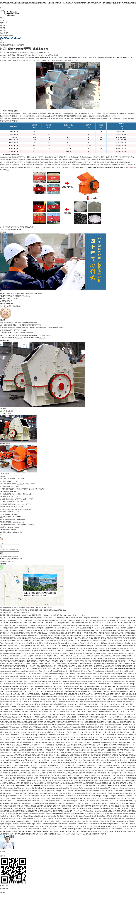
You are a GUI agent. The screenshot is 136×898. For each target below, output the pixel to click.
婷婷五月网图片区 (79, 724)
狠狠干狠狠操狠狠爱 (27, 742)
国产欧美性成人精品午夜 (88, 826)
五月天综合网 (112, 676)
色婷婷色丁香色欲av (50, 752)
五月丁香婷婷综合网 (80, 704)
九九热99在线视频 (103, 821)
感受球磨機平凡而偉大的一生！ (14, 229)
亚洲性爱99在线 (63, 686)
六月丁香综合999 (121, 773)
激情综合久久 (4, 801)
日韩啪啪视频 (124, 694)
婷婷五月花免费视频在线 (33, 770)
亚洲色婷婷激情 (108, 648)
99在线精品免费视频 (59, 729)
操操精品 (66, 780)
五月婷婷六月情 (17, 816)
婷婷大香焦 (123, 717)
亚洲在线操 (90, 737)
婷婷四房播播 (124, 801)
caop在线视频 (32, 618)
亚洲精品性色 (128, 747)
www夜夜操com (105, 760)
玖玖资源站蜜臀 (51, 783)
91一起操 (52, 740)
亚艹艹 (72, 638)
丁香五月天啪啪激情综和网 (105, 818)
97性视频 (123, 628)
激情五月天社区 (36, 773)
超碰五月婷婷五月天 (93, 673)
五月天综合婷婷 (17, 704)
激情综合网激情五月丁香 (85, 668)
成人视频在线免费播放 (72, 684)
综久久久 (21, 803)
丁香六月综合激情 (96, 696)
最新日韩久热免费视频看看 (30, 722)
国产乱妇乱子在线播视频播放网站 (59, 735)
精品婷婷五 (23, 676)
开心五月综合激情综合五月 (107, 653)
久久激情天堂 (72, 666)
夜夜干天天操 (71, 737)
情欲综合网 (99, 813)
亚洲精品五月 (120, 646)
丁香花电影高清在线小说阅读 (76, 671)
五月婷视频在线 (33, 681)
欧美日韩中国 (54, 681)
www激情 (132, 679)
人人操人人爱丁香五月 (77, 701)
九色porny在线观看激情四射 (41, 638)
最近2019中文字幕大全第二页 (51, 747)
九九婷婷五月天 (115, 824)
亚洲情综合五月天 (119, 785)
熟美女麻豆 (88, 732)
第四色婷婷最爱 (44, 666)
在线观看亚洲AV (109, 668)
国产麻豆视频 (67, 793)
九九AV (48, 681)
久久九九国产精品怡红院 (18, 808)
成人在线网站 (13, 719)
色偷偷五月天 (32, 724)
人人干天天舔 (34, 727)
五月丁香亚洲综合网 (12, 803)
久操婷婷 (67, 714)
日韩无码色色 (102, 628)
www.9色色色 (20, 620)
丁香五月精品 (4, 760)
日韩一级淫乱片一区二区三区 (92, 699)
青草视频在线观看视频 (109, 707)
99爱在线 (58, 671)
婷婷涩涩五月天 (16, 714)
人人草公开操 (69, 663)
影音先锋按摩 (13, 773)
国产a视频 (21, 694)
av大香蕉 (64, 646)
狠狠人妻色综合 (111, 646)
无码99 (126, 783)
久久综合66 (3, 788)
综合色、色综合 (68, 755)
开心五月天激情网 (64, 681)
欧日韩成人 (110, 623)
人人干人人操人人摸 (26, 737)
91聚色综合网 (60, 755)
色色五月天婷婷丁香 (11, 780)
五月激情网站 (88, 653)
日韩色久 (109, 727)
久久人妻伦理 (22, 818)
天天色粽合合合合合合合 (54, 673)
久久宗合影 (35, 679)
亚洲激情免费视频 (95, 760)
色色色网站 (130, 628)
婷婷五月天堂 (4, 640)
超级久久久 (83, 765)
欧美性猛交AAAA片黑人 (113, 628)
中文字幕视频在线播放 (58, 663)
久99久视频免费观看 (57, 694)
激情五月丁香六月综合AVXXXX (75, 722)
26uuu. (56, 788)
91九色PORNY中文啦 (35, 653)
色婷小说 (81, 684)
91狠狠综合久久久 (110, 742)
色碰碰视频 (40, 806)
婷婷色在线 (94, 750)
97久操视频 (21, 750)
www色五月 (93, 635)
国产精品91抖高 (10, 745)
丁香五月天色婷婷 (90, 684)
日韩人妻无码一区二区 (93, 729)
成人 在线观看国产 (70, 648)
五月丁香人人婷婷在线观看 (112, 643)
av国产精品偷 (89, 656)
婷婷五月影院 (31, 768)
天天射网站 (85, 755)
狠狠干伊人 (59, 793)
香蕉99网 (98, 763)
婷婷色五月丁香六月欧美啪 (39, 793)
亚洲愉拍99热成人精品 (80, 729)
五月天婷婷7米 (49, 724)
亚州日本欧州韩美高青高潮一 (79, 793)
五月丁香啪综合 (10, 727)
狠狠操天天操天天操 (125, 722)
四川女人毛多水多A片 (48, 709)
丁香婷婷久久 (29, 808)
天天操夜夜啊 (26, 796)
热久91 (6, 673)
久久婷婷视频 (96, 816)
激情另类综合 (70, 801)
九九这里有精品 (34, 763)
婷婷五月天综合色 (45, 719)
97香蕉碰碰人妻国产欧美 (14, 651)
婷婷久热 (102, 673)
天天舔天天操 (123, 750)
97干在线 (121, 745)
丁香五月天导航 (50, 646)
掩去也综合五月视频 (38, 775)
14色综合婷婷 (96, 640)
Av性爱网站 (127, 742)
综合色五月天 (18, 686)
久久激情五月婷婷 (15, 811)
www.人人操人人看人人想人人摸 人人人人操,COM (63, 727)
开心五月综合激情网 (94, 638)
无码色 (112, 785)
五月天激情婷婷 (106, 755)
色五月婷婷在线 (11, 826)
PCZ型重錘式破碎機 (5, 414)
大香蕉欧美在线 (116, 727)
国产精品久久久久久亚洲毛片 (112, 740)
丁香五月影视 (16, 778)
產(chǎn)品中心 (4, 23)
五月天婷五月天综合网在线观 (51, 643)
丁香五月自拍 (80, 719)
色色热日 (77, 765)
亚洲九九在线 (25, 778)
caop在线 (47, 625)
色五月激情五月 (80, 625)
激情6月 (32, 643)
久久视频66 (17, 742)
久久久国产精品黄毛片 (9, 775)
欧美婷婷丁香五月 (30, 694)
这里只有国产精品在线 (34, 826)
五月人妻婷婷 (54, 684)
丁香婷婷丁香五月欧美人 (53, 668)
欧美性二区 (98, 719)
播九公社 (59, 640)
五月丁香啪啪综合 (119, 796)
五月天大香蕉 (76, 747)
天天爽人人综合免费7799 (93, 625)
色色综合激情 (26, 651)
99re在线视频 (86, 696)
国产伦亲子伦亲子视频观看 (73, 658)
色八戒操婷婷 (44, 785)
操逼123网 (96, 806)
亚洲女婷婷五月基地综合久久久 (95, 681)
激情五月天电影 (17, 661)
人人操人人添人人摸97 (10, 694)
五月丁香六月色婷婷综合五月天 (106, 712)
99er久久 (89, 757)
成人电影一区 (74, 735)
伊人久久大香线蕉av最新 (67, 656)
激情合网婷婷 (61, 719)
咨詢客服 (55, 55)
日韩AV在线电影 (40, 646)
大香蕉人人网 (112, 763)
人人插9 (10, 668)
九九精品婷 (42, 704)
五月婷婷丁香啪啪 (11, 620)
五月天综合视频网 (33, 760)
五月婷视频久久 (100, 765)
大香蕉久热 (113, 780)
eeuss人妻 (24, 625)
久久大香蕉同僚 (54, 638)
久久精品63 (35, 640)
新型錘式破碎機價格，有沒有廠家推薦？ (13, 519)
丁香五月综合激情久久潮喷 (61, 635)
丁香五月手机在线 (83, 818)
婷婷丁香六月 (17, 696)
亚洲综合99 (10, 653)
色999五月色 (111, 686)
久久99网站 (94, 770)
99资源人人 (38, 707)
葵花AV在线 (79, 620)
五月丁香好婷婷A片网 (24, 701)
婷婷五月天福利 (129, 785)
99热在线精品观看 (91, 773)
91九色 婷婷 (21, 770)
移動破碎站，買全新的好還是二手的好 (19, 227)
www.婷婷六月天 (17, 793)
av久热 (34, 757)
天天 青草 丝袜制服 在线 (116, 829)
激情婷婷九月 (27, 755)
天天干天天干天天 (79, 656)
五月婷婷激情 (63, 829)
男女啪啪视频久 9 (125, 816)
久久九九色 (6, 798)
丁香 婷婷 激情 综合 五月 (33, 740)
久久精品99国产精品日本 (127, 824)
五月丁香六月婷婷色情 (81, 638)
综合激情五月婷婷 (7, 701)
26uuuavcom (88, 788)
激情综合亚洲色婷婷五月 (35, 801)
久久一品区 (41, 752)
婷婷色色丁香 (106, 824)
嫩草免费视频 (30, 635)
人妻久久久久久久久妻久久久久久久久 (119, 640)
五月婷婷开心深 (65, 653)
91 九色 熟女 (51, 763)
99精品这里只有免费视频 (126, 658)
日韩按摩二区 (88, 640)
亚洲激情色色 (61, 778)
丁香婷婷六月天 (76, 694)
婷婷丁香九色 (20, 648)
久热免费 (35, 742)
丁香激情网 (86, 803)
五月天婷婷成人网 (33, 704)
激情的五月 (11, 712)
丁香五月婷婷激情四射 (21, 666)
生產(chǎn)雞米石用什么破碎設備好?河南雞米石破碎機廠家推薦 (19, 322)
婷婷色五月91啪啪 (44, 821)
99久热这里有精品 (65, 638)
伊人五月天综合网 (128, 752)
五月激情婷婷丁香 (128, 709)
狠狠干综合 (127, 745)
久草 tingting (71, 646)
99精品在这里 (114, 806)
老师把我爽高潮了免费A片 (24, 775)
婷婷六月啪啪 (53, 803)
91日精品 (106, 679)
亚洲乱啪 (8, 681)
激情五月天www (118, 826)
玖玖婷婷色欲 (37, 658)
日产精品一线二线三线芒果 (123, 808)
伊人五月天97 (15, 699)
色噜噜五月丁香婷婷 (53, 790)
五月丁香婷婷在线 (36, 656)
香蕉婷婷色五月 (29, 648)
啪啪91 (28, 663)
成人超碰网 (88, 623)
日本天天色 (119, 712)
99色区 (65, 773)
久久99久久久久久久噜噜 (93, 811)
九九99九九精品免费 (89, 801)
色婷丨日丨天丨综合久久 (55, 818)
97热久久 (44, 689)
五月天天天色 (85, 635)
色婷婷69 (117, 724)
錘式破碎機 (3, 408)
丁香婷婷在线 (115, 717)
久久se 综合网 (11, 709)
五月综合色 (38, 676)
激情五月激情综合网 (55, 653)
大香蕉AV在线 (78, 755)
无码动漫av (22, 663)
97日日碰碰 (29, 712)
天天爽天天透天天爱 (28, 691)
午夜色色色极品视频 (78, 691)
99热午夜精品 (109, 714)
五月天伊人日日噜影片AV (23, 732)
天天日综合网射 (82, 673)
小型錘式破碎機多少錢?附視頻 (8, 514)
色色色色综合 (38, 709)
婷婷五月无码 (22, 740)
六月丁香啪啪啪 (42, 760)
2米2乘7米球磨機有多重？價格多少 (13, 330)
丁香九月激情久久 (61, 737)
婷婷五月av (94, 628)
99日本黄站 (111, 783)
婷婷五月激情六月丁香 (23, 673)
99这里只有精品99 (76, 714)
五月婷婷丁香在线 (8, 806)
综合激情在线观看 (43, 803)
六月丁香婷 (61, 714)
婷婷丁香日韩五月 (74, 770)
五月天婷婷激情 (100, 651)
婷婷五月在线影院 (90, 763)
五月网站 (55, 686)
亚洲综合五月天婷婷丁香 (84, 661)
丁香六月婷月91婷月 (86, 633)
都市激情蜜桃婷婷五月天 (75, 686)
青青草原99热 (102, 834)
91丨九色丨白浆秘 (20, 712)
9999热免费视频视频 (112, 635)
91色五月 (56, 775)
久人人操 (71, 623)
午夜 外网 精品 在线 (20, 689)
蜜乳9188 (116, 691)
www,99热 (53, 640)
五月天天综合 (70, 704)
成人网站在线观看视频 (87, 694)
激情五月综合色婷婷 (106, 816)
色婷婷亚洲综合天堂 (15, 658)
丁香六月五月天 (51, 679)
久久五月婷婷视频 (107, 798)
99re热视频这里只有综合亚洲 (36, 625)
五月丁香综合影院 (118, 798)
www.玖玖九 (13, 770)
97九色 (45, 618)
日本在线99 (68, 676)
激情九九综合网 (87, 745)
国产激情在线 (50, 745)
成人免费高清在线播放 (76, 806)
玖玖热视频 (26, 745)
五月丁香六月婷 (26, 831)
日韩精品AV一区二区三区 (21, 653)
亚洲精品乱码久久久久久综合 (85, 824)
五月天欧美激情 (96, 661)
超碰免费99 (16, 668)
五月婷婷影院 (130, 755)
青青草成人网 (95, 829)
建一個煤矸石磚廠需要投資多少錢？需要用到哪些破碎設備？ (21, 325)
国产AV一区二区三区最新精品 (30, 714)
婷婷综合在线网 (71, 625)
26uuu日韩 (18, 796)
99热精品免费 (80, 666)
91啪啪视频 (110, 663)
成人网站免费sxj (23, 813)
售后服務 (2, 30)
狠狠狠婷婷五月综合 (53, 648)
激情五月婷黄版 (99, 826)
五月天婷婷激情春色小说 (24, 773)
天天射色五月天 (118, 709)
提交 (1, 554)
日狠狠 (8, 737)
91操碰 (50, 686)
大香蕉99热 (125, 740)
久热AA (111, 699)
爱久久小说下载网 (18, 640)
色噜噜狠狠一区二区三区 (118, 755)
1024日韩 (6, 719)
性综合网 (25, 618)
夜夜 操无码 (41, 737)
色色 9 (38, 699)
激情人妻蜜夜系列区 (62, 752)
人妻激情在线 (42, 783)
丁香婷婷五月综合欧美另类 (60, 831)
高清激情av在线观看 (64, 701)
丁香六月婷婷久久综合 (121, 770)
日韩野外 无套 (56, 712)
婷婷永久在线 (124, 691)
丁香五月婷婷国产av (88, 643)
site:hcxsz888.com (105, 790)
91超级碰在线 (91, 765)
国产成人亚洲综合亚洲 (76, 707)
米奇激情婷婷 (26, 717)
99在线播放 (37, 824)
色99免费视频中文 (129, 646)
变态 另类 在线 (46, 778)
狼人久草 (116, 648)
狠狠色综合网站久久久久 (11, 818)
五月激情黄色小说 (90, 666)
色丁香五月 (117, 768)
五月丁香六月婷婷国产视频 (117, 684)
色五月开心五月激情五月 (112, 673)
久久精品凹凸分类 (32, 668)
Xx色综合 (31, 671)
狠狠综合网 (94, 620)
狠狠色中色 (52, 755)
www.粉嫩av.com (102, 704)
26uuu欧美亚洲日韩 (123, 618)
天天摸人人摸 (57, 707)
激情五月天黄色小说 (90, 691)
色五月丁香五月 (56, 623)
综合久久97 (122, 790)
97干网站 (49, 831)
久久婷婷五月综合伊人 (10, 735)
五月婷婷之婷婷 (67, 696)
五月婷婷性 (77, 628)
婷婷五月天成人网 (105, 806)
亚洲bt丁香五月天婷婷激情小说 (123, 663)
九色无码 (34, 737)
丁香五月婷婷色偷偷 (81, 737)
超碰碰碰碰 (123, 732)
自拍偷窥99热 (86, 630)
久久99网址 (120, 676)
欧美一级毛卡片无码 (56, 666)
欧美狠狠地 (45, 653)
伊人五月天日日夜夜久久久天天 (13, 765)
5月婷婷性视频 (77, 785)
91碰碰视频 (54, 778)
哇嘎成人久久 (124, 729)
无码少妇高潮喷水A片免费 (98, 646)
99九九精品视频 (93, 821)
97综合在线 (19, 727)
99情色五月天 (81, 778)
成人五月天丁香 (93, 785)
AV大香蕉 (9, 696)
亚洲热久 (128, 656)
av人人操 (127, 661)
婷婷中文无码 (67, 818)
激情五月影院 (45, 628)
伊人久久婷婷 (26, 752)
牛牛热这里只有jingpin (79, 663)
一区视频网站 (88, 742)
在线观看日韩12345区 (31, 750)
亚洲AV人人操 (122, 714)
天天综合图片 (111, 803)
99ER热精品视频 (30, 620)
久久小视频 (38, 661)
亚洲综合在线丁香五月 (77, 732)
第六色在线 (3, 651)
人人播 (114, 737)
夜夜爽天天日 (73, 821)
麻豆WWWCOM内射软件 (77, 763)
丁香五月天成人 (129, 757)
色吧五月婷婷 (40, 696)
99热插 (82, 770)
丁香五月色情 (129, 684)
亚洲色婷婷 (124, 643)
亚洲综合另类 (31, 818)
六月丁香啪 (36, 798)
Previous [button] (3, 232)
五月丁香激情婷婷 (115, 694)
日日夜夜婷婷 (8, 656)
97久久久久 (3, 826)
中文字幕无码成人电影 (111, 745)
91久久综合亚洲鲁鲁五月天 (106, 724)
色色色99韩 (57, 691)
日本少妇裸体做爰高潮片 (59, 742)
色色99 (46, 696)
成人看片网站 (102, 620)
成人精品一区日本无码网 (117, 821)
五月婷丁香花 (94, 714)
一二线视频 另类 (67, 798)
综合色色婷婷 (115, 719)
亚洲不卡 (54, 750)
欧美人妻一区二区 (92, 735)
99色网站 (63, 824)
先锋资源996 (99, 671)
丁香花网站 (7, 813)
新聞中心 (2, 28)
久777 (78, 826)
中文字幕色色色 (117, 811)
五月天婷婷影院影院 (98, 757)
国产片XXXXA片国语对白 (84, 796)
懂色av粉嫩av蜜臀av (129, 712)
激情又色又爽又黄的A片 (108, 661)
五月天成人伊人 (7, 625)
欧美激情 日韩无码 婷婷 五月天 (21, 656)
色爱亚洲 (4, 668)
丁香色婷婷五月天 (90, 719)
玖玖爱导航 (125, 681)
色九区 (62, 785)
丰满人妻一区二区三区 (10, 740)
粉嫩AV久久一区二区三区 (99, 623)
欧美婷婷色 (126, 696)
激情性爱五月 (14, 646)
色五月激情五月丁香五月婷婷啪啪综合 (80, 679)
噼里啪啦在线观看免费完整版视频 (119, 679)
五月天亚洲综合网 (23, 671)
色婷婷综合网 (124, 699)
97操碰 (75, 668)
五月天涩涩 (24, 760)
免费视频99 (43, 765)
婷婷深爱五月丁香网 (27, 658)
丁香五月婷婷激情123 (27, 709)
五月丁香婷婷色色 (71, 778)
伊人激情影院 (35, 717)
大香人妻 (9, 816)
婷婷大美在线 (11, 689)
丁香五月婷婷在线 (94, 808)
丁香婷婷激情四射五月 (43, 735)
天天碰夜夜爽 (12, 638)
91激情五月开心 (46, 712)
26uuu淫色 (60, 803)
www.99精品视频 (128, 778)
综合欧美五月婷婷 (28, 633)
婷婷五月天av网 (73, 780)
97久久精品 (47, 742)
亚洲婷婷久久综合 (7, 722)
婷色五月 (129, 780)
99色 (49, 760)
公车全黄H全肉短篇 (111, 618)
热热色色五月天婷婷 (54, 651)
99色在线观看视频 (92, 834)
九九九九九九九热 (120, 757)
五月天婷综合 (71, 643)
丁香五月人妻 (112, 831)
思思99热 (104, 696)
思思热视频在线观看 (7, 742)
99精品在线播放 (30, 646)
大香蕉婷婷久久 (18, 755)
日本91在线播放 (101, 773)
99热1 (45, 790)
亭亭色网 (24, 724)
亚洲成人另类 (82, 618)
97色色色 (78, 643)
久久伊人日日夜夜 (103, 770)
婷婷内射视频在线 (54, 633)
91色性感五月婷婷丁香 (41, 671)
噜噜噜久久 (93, 648)
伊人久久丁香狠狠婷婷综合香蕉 (94, 709)
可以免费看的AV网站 (19, 821)
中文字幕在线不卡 (47, 707)
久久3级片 (45, 801)
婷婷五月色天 (42, 722)
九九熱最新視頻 (21, 824)
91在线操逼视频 (69, 765)
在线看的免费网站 (70, 719)
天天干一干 (37, 785)
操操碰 (122, 775)
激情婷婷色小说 (64, 816)
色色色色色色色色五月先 (40, 780)
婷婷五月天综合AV (89, 701)
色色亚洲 (54, 717)
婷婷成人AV (65, 623)
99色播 (3, 717)
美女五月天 (58, 646)
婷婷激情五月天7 (92, 768)
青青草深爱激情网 (50, 737)
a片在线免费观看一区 (109, 671)
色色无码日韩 (16, 625)
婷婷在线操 (50, 691)
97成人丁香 (96, 653)
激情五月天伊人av (96, 798)
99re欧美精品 (54, 768)
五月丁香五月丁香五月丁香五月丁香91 (11, 618)
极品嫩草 (116, 638)
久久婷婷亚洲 (19, 684)
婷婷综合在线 (86, 714)
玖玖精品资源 (58, 620)
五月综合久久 (79, 745)
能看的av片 (58, 740)
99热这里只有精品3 (34, 666)
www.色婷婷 (75, 676)
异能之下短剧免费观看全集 (53, 704)
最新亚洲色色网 (18, 806)
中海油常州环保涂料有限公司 (113, 681)
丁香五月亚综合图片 (125, 623)
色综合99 (119, 831)
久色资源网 (68, 757)
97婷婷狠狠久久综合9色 (104, 717)
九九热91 (87, 750)
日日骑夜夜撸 (11, 796)
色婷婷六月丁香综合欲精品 (12, 676)
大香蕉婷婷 (29, 638)
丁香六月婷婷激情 (17, 717)
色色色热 (44, 808)
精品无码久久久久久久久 (31, 783)
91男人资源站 (45, 740)
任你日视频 (95, 732)
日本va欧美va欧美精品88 (48, 699)
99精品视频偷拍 (105, 656)
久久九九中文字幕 (114, 775)
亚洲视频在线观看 (26, 811)
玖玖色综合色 (43, 679)
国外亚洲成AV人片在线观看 (96, 793)
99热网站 (116, 699)
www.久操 (118, 803)
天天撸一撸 (51, 671)
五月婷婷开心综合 (12, 834)
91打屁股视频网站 (66, 813)
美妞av (131, 694)
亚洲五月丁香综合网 (5, 831)
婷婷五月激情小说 (94, 747)
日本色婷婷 (51, 630)
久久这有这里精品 (125, 651)
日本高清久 (34, 752)
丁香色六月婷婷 (126, 811)
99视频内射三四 (21, 638)
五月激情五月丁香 (44, 640)
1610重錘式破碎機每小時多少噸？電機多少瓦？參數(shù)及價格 (22, 489)
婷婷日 (115, 714)
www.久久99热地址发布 (102, 684)
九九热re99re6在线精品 (123, 763)
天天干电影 (58, 770)
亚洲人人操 (64, 643)
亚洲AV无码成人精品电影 (82, 775)
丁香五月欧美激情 (58, 618)
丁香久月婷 (122, 638)
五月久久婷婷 (119, 686)
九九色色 (8, 717)
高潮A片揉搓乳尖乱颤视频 (33, 628)
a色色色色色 (63, 633)
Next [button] (1, 291)
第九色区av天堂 (74, 740)
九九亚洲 (47, 757)
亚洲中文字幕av (87, 806)
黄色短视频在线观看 (125, 673)
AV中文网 (38, 818)
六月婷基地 (106, 813)
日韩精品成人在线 (29, 829)
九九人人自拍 (84, 747)
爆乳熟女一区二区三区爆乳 (43, 694)
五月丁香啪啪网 (69, 745)
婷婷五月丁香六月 (121, 704)
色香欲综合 (82, 773)
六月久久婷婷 (39, 643)
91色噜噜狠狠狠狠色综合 (112, 750)
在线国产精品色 (80, 646)
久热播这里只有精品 (23, 834)
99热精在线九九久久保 (116, 633)
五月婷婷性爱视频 (43, 755)
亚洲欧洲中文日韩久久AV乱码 (59, 760)
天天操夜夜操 (82, 735)
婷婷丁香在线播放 (129, 633)
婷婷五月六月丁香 (78, 712)
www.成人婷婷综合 (22, 826)
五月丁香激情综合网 (63, 679)
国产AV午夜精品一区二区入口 (39, 630)
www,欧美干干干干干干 (54, 813)
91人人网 (25, 704)
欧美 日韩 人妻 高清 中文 (102, 701)
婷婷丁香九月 (111, 808)
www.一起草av (115, 801)
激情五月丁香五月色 (90, 722)
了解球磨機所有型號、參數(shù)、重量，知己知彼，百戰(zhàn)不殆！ (32, 327)
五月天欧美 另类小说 (129, 829)
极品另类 (125, 831)
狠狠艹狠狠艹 (45, 826)
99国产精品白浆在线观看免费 (115, 735)
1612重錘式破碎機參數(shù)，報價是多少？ (17, 499)
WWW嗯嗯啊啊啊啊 (34, 813)
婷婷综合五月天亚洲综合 (58, 757)
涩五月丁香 (128, 707)
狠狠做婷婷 (52, 801)
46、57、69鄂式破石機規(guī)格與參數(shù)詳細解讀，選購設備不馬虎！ (26, 335)
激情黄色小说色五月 (98, 633)
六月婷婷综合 (97, 788)
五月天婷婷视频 (24, 763)
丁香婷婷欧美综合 (46, 824)
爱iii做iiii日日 (51, 793)
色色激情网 (97, 656)
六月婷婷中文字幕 (64, 796)
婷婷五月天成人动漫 (73, 633)
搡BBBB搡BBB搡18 (78, 813)
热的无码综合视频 (73, 773)
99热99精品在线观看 (98, 742)
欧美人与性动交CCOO (10, 630)
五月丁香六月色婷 (7, 724)
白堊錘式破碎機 (4, 473)
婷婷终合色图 (67, 694)
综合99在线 (30, 676)
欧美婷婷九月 (38, 829)
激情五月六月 (130, 724)
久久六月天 (67, 699)
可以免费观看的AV (90, 813)
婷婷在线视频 (65, 707)
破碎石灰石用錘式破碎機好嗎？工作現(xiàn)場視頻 (17, 484)
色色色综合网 (23, 699)
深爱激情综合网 (39, 620)
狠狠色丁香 (45, 773)
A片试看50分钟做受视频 (90, 752)
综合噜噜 (100, 785)
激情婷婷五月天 (16, 831)
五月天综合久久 (10, 732)
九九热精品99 (79, 752)
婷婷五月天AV (60, 689)
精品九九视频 (13, 824)
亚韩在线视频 (27, 757)
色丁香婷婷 (72, 681)
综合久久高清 (98, 824)
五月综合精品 (111, 704)
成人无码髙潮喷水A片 (24, 735)
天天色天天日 (130, 625)
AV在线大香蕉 (106, 719)
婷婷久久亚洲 (52, 811)
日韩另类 (130, 691)
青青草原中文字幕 (16, 729)
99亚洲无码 (103, 808)
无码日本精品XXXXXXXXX (82, 829)
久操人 (64, 625)
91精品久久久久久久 (129, 798)
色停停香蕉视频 (6, 729)
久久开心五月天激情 (52, 714)
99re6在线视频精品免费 (56, 696)
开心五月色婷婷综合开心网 (103, 801)
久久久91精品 (53, 773)
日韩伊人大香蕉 (73, 816)
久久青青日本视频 (13, 663)
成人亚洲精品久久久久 (36, 796)
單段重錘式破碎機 (5, 443)
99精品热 (17, 763)
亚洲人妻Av (129, 790)
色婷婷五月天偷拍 (61, 801)
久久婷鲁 (50, 618)
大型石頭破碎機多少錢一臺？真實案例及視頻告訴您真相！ (24, 338)
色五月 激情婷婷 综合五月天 (37, 745)
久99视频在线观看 (126, 768)
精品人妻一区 (29, 798)
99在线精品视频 (129, 765)
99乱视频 (102, 737)
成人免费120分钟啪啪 (28, 729)
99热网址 (59, 773)
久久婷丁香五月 (110, 773)
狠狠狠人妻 (59, 798)
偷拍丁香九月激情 (48, 788)
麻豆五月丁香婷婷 (81, 834)
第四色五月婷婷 (39, 635)
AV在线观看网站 (111, 620)
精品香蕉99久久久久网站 (100, 686)
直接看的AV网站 (7, 785)
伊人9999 (33, 735)
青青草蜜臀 (108, 765)
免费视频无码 (87, 620)
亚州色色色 (125, 803)
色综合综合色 (52, 780)
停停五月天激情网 (47, 658)
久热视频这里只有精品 (31, 803)
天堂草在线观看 (85, 628)
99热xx (18, 737)
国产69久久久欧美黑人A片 (67, 775)
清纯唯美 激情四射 (117, 696)
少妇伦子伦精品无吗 (20, 635)
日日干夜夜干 (4, 635)
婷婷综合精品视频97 (14, 760)
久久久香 (80, 640)
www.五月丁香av (122, 780)
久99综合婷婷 (80, 750)
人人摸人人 (44, 818)
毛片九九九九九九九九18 (113, 651)
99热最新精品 (83, 717)
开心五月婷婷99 (129, 735)
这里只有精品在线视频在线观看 (39, 651)
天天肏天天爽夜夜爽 (75, 635)
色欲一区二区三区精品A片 (51, 806)
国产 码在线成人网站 (27, 785)
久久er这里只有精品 (28, 661)
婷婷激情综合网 (6, 752)
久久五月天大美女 (5, 648)
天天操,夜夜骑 (34, 834)
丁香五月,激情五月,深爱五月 (105, 768)
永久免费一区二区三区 (125, 788)
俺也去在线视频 (103, 829)
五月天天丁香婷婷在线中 (68, 651)
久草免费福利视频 (69, 803)
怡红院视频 (5, 824)
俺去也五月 (101, 750)
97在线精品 (107, 630)
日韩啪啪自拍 (35, 719)
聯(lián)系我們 (4, 33)
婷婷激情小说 (60, 699)
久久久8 (39, 689)
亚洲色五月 (3, 803)
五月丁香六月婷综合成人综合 (103, 778)
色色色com (112, 770)
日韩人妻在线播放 (92, 704)
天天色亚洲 (102, 618)
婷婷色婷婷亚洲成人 (87, 658)
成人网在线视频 (119, 661)
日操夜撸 (129, 620)
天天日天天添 (45, 656)
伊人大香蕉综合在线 (6, 778)
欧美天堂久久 (83, 676)
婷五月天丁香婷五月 (61, 709)
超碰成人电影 (124, 630)
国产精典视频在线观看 (80, 768)
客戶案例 (2, 25)
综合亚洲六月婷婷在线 (83, 648)
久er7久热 (3, 681)
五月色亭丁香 (37, 633)
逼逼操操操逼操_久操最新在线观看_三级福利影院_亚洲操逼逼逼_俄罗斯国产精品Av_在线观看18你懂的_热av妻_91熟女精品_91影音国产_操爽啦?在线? (43, 615)
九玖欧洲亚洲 (77, 798)
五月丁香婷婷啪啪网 (127, 818)
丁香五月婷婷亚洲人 (98, 745)
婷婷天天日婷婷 (69, 628)
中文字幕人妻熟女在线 (112, 722)
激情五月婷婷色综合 (92, 618)
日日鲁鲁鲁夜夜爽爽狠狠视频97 (119, 813)
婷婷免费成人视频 (71, 661)
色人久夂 (122, 724)
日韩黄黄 (87, 770)
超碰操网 (130, 729)
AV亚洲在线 (100, 648)
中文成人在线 (6, 679)
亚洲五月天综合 (101, 722)
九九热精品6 (21, 646)
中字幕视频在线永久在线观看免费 (89, 689)
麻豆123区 (42, 681)
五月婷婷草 (31, 788)
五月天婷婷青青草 (44, 834)
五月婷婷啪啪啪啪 (9, 666)
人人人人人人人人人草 (79, 811)
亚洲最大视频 (55, 816)
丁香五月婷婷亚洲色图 (23, 707)
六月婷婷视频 (90, 740)
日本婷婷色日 (109, 826)
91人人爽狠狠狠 (91, 717)
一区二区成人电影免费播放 (76, 831)
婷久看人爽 (9, 704)
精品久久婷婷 (121, 707)
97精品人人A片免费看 (44, 750)
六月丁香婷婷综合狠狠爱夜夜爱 (110, 625)
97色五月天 (14, 813)
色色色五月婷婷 (115, 630)
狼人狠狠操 (116, 816)
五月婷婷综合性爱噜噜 (92, 727)
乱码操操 (36, 821)
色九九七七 (45, 633)
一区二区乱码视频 (11, 757)
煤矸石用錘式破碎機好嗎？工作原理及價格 (12, 479)
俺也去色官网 (68, 811)
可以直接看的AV (13, 643)
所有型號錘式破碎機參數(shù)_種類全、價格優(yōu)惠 (15, 494)
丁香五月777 (84, 808)
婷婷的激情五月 (130, 638)
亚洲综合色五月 (75, 808)
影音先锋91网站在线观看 (30, 790)
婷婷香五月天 (119, 783)
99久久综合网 (66, 640)
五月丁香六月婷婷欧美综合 (39, 811)
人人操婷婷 (104, 763)
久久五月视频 (97, 658)
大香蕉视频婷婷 (79, 623)
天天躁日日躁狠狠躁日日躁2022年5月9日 (97, 780)
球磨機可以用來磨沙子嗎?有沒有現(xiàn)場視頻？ (17, 333)
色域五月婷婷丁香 (22, 788)
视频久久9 (34, 755)
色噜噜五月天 (70, 724)
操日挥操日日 (38, 788)
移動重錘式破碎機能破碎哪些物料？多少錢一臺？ (16, 504)
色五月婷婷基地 (59, 628)
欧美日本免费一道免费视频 (123, 653)
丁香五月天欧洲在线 (9, 829)
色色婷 (32, 707)
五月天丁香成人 (17, 724)
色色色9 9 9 (105, 699)
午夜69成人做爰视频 (95, 755)
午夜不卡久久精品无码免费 (47, 798)
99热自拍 (55, 701)
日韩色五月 (32, 696)
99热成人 (52, 628)
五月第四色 (13, 707)
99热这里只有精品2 (106, 811)
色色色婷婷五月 (58, 732)
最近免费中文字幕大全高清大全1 (109, 747)
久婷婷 (79, 630)
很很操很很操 (107, 752)
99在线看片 (43, 648)
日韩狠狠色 (42, 714)
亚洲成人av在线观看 (130, 775)
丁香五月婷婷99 (87, 686)
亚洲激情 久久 (46, 661)
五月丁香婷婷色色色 (78, 783)
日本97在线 (65, 740)
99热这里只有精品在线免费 (39, 673)
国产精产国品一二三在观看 (34, 747)
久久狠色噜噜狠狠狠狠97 (24, 679)
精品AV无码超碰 (86, 798)
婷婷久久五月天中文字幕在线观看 (56, 722)
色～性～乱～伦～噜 (5, 714)
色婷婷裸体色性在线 (113, 729)
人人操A (41, 742)
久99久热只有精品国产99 (47, 770)
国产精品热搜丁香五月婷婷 (39, 831)
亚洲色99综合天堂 (59, 745)
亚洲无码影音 (27, 640)
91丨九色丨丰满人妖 (35, 778)
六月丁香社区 (19, 783)
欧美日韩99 (132, 801)
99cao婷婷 (53, 719)
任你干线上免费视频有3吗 (76, 788)
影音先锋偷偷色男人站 (61, 630)
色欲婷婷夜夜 (95, 796)
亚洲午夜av (13, 679)
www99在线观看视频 (118, 689)
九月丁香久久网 (54, 656)
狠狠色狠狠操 (6, 707)
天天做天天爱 (79, 803)
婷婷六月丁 (85, 785)
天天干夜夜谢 (67, 732)
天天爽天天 (82, 780)
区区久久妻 (62, 684)
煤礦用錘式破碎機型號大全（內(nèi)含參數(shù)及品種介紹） (17, 524)
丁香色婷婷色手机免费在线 (25, 780)
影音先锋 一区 (40, 724)
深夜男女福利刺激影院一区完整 (59, 826)
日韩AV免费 (122, 635)
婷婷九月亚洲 (42, 668)
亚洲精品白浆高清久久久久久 (20, 681)
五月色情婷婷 (48, 623)
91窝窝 (26, 806)
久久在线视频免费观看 (16, 633)
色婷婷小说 (34, 663)
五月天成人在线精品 (67, 668)
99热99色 (100, 752)
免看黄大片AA (101, 635)
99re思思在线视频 (72, 709)
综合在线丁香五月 (54, 785)
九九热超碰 (65, 770)
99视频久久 (45, 676)
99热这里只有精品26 (66, 712)
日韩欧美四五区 (27, 765)
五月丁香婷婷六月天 (97, 679)
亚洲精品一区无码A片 (24, 630)
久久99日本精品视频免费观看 (118, 701)
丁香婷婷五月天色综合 (44, 663)
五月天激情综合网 (94, 790)
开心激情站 (103, 796)
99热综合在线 (109, 691)
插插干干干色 (39, 729)
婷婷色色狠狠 (91, 651)
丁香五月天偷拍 (89, 778)
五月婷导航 (36, 765)
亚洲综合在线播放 (64, 788)
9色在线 (73, 653)
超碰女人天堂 (114, 790)
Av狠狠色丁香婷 (11, 788)
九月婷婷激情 (52, 808)
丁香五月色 (104, 729)
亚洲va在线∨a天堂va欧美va (41, 684)
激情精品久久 (37, 712)
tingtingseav (104, 640)
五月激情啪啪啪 (108, 709)
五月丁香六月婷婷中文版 (102, 694)
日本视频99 (20, 757)
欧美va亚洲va (12, 801)
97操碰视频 (50, 765)
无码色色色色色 (90, 671)
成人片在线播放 (12, 750)
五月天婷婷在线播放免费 (79, 757)
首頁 (1, 18)
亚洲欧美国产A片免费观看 (127, 648)
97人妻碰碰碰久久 (56, 625)
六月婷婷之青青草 (124, 806)
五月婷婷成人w (32, 699)
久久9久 (18, 709)
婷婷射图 (13, 648)
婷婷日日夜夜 (99, 707)
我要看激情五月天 (54, 834)
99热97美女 (74, 640)
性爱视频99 (102, 689)
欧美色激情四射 (48, 729)
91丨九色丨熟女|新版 (109, 666)
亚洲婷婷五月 (40, 757)
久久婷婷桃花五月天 (98, 668)
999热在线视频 (128, 686)
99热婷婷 (118, 671)
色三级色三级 (19, 829)
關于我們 (2, 20)
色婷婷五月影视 (27, 793)
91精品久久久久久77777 (118, 760)
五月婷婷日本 (68, 785)
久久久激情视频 (6, 747)
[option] (68, 261)
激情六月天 (122, 625)
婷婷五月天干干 (48, 775)
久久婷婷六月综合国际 (36, 732)
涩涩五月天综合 (106, 658)
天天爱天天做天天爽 (40, 691)
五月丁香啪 (74, 790)
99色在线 (116, 623)
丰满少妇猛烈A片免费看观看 (98, 803)
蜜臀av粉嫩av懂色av (59, 658)
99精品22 (67, 618)
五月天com (34, 701)
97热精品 (101, 714)
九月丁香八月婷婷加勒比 (10, 671)
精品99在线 (30, 824)
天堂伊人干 (31, 686)
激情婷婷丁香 (56, 824)
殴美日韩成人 (69, 729)
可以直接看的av (48, 732)
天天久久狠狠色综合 (9, 783)
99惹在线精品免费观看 (101, 676)
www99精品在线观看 (41, 686)
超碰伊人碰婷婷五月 (59, 724)
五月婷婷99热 (71, 620)
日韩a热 (4, 816)
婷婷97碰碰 (71, 829)
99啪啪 (10, 640)
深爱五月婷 (91, 676)
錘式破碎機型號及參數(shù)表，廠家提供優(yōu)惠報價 (15, 509)
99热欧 (65, 620)
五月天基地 (99, 666)
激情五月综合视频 (83, 821)
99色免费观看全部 (8, 763)
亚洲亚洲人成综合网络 (85, 816)
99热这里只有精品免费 (24, 719)
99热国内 (40, 790)
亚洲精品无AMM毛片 (91, 831)
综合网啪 (62, 648)
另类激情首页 (70, 742)
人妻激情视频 (80, 653)
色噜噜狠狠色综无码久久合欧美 (16, 628)
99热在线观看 (74, 618)
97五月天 (37, 648)
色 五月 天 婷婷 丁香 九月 (66, 768)
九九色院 (25, 686)
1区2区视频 (81, 709)
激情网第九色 (117, 818)
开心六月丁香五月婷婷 (69, 750)
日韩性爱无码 (48, 701)
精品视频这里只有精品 (111, 793)
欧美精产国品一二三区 (97, 630)
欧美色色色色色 (48, 635)
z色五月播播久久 (121, 620)
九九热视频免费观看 (66, 747)
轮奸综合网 (131, 793)
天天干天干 (59, 780)
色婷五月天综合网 (89, 783)
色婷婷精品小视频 (83, 790)
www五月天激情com (92, 663)
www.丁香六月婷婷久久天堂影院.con (67, 717)
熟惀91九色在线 (10, 684)
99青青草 (39, 618)
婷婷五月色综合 (77, 696)
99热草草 (41, 701)
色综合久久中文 (28, 684)
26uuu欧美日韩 (31, 689)
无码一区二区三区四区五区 (56, 676)
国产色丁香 (10, 686)
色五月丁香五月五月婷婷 (51, 796)
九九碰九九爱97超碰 (45, 717)
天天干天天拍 (51, 689)
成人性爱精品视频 (64, 806)
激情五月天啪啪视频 (66, 691)
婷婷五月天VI (60, 811)
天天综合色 (103, 727)
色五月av (10, 635)
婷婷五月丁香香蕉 (99, 643)
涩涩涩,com (72, 796)
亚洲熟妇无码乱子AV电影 (63, 808)
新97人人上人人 (102, 735)
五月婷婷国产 (103, 663)
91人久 (57, 829)
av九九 (109, 696)
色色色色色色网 (80, 681)
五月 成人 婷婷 (73, 630)
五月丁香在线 (93, 818)
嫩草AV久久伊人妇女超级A (64, 783)
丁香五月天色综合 (16, 752)
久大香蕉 (15, 701)
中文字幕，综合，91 (81, 651)
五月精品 (64, 666)
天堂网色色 (108, 737)
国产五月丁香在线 (117, 752)
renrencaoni (24, 696)
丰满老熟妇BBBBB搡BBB (72, 689)
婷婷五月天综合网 (24, 643)
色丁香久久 (19, 745)
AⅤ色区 (12, 737)
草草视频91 (23, 668)
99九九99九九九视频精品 (18, 747)
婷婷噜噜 (59, 750)
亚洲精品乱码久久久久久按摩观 (99, 775)
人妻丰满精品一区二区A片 (58, 661)
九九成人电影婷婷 (117, 778)
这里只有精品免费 (55, 821)
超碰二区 (121, 747)
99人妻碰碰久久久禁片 (90, 712)
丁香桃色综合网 (26, 816)
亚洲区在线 (74, 818)
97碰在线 (107, 633)
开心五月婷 (110, 796)
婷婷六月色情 (18, 691)
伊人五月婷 (64, 671)
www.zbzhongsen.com (6, 755)
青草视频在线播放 (22, 801)
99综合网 (106, 785)
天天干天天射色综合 (7, 691)
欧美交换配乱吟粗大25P (43, 768)
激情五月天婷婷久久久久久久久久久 (109, 732)
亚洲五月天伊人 (79, 742)
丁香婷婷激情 (82, 727)
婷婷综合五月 (101, 691)
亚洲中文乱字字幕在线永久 (69, 673)
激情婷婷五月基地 (122, 737)
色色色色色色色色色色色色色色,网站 (79, 760)
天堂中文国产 (13, 673)
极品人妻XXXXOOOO (78, 699)
